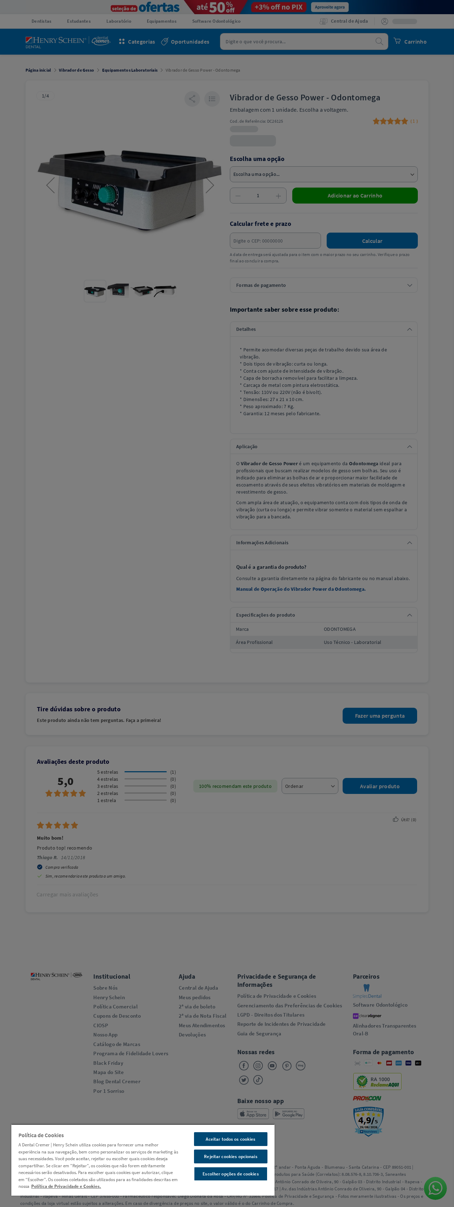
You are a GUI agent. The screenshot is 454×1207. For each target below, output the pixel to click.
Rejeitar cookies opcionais (230, 1156)
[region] (143, 1160)
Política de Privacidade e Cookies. (66, 1186)
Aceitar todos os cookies (230, 1139)
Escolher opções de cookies (231, 1174)
